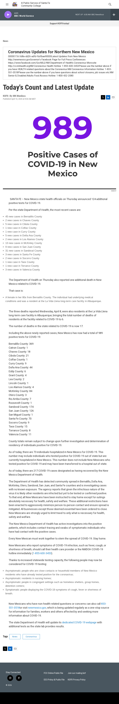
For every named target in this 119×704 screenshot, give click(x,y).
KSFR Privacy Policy (76, 680)
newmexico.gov (37, 607)
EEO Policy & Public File (54, 680)
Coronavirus (31, 636)
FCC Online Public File (53, 673)
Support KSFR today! (59, 23)
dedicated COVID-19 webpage (79, 622)
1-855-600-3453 (42, 553)
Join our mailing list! (77, 673)
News (5, 41)
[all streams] (114, 14)
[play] (8, 14)
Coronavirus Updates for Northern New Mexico (51, 51)
